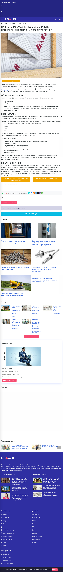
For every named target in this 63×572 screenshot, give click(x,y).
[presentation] (4, 447)
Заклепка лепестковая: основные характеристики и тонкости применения (44, 269)
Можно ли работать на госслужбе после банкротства (50, 445)
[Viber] (40, 193)
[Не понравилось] (6, 193)
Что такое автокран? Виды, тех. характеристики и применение (12, 294)
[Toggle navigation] (60, 19)
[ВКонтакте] (31, 193)
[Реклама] (8, 11)
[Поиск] (55, 19)
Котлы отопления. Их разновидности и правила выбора (16, 179)
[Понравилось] (2, 193)
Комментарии (6, 198)
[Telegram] (8, 14)
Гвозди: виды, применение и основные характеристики (15, 268)
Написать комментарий (9, 203)
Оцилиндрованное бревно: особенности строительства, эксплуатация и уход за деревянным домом (17, 311)
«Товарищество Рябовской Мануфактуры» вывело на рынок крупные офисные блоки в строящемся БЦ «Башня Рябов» (19, 481)
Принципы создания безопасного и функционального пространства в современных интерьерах (17, 324)
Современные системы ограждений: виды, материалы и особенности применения (57, 310)
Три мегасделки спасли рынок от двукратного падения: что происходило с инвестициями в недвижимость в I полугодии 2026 (20, 497)
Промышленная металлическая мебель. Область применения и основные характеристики (43, 243)
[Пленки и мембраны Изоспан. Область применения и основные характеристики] (31, 55)
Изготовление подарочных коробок (46, 178)
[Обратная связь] (8, 8)
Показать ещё (32, 337)
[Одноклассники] (34, 193)
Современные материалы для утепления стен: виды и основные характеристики (44, 280)
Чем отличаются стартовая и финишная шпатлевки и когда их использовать (36, 310)
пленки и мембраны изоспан (10, 184)
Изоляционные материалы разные (10, 81)
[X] (38, 193)
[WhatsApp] (42, 193)
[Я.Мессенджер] (29, 193)
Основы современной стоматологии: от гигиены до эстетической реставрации (20, 446)
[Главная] (1, 23)
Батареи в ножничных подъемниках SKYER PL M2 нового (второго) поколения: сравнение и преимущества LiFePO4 (36, 326)
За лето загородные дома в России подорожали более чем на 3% (19, 488)
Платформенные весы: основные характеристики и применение (13, 242)
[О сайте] (8, 5)
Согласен (54, 569)
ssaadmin (24, 193)
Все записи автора (10, 380)
